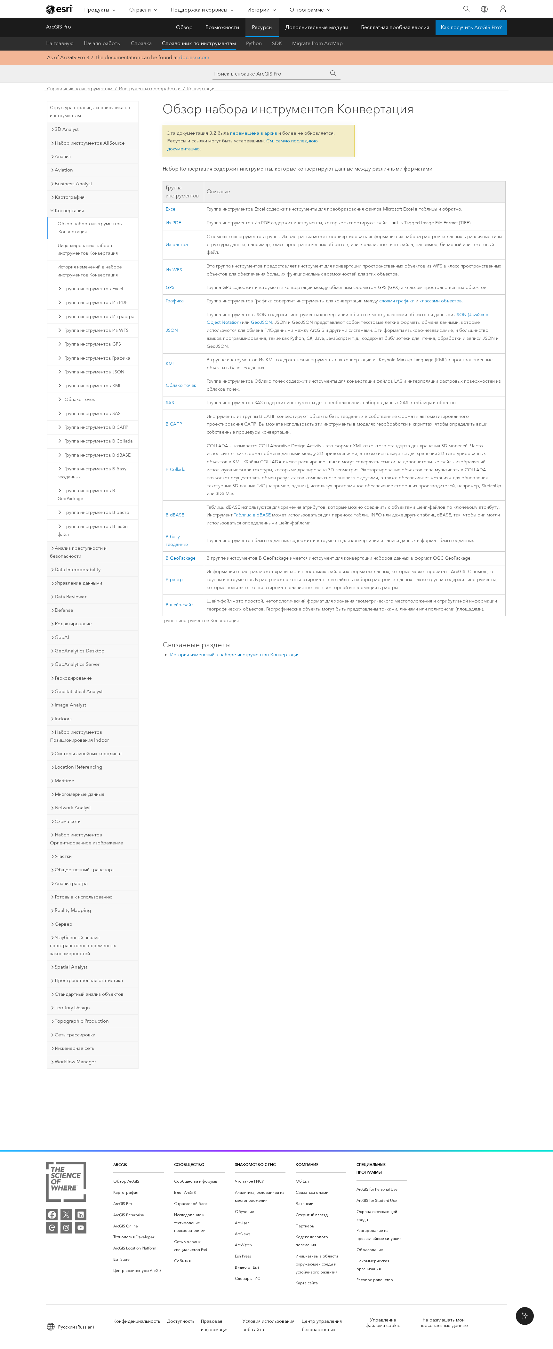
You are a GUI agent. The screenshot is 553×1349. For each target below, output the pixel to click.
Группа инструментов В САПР (96, 427)
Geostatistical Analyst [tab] (79, 691)
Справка (141, 43)
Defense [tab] (64, 610)
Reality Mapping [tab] (73, 910)
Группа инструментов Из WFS (97, 330)
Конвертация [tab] (69, 210)
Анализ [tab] (63, 156)
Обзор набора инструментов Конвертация (90, 228)
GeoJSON (261, 322)
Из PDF (173, 223)
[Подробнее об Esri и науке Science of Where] (66, 1183)
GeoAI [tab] (62, 637)
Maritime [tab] (64, 781)
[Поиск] (466, 9)
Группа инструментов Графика (97, 358)
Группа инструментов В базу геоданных (92, 473)
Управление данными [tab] (78, 583)
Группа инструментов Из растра (99, 316)
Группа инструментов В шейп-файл (93, 530)
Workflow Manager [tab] (75, 1062)
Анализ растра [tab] (71, 883)
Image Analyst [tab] (70, 705)
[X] (66, 1214)
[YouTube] (80, 1227)
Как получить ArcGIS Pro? (471, 27)
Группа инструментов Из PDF (96, 302)
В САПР (174, 424)
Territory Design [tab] (72, 1007)
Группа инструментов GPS (93, 344)
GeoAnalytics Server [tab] (77, 664)
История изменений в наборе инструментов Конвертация (90, 271)
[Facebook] (52, 1214)
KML (170, 363)
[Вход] (503, 9)
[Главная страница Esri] (59, 9)
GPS (170, 287)
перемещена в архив (253, 133)
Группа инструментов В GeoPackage (86, 494)
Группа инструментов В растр (97, 512)
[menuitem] (138, 1181)
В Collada (175, 469)
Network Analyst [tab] (73, 807)
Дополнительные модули (316, 27)
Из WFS (174, 270)
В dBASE (175, 515)
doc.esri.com (194, 57)
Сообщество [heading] (189, 1164)
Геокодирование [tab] (73, 678)
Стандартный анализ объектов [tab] (89, 994)
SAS (170, 402)
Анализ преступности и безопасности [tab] (78, 552)
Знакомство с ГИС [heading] (255, 1164)
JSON (172, 330)
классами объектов (441, 301)
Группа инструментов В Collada (98, 441)
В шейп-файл (180, 605)
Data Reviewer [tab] (70, 597)
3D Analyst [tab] (67, 129)
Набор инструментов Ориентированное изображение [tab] (86, 839)
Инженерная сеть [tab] (74, 1048)
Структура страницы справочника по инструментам (90, 111)
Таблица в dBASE (252, 515)
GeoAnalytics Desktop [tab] (80, 651)
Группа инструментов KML (93, 385)
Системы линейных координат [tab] (88, 753)
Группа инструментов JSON (94, 372)
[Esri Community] (52, 1227)
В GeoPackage (181, 558)
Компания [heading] (307, 1164)
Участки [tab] (63, 856)
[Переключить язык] (484, 9)
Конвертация (201, 89)
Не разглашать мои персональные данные (444, 1322)
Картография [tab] (69, 197)
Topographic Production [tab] (82, 1021)
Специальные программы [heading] (371, 1168)
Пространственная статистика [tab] (89, 980)
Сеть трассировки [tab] (75, 1035)
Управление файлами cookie (382, 1322)
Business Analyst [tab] (73, 184)
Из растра (177, 244)
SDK (277, 43)
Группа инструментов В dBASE (98, 455)
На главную (60, 43)
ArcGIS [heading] (120, 1164)
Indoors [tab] (63, 719)
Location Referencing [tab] (78, 767)
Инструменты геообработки (149, 89)
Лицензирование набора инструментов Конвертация (88, 249)
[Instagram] (66, 1227)
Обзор (184, 27)
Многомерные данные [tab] (80, 794)
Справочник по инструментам (199, 43)
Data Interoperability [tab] (77, 569)
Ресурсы (262, 27)
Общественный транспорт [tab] (84, 870)
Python (254, 43)
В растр (174, 579)
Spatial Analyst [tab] (71, 967)
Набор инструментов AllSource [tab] (90, 143)
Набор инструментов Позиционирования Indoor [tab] (79, 736)
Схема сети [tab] (68, 821)
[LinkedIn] (80, 1214)
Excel (171, 209)
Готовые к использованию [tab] (84, 897)
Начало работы (102, 43)
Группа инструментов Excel (94, 288)
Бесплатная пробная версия (395, 27)
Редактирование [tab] (73, 624)
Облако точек (80, 399)
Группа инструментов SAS (93, 413)
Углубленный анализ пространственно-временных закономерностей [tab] (83, 945)
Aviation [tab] (64, 170)
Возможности (222, 27)
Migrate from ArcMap (317, 43)
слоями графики (396, 301)
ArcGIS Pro (58, 27)
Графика (175, 301)
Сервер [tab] (63, 924)
